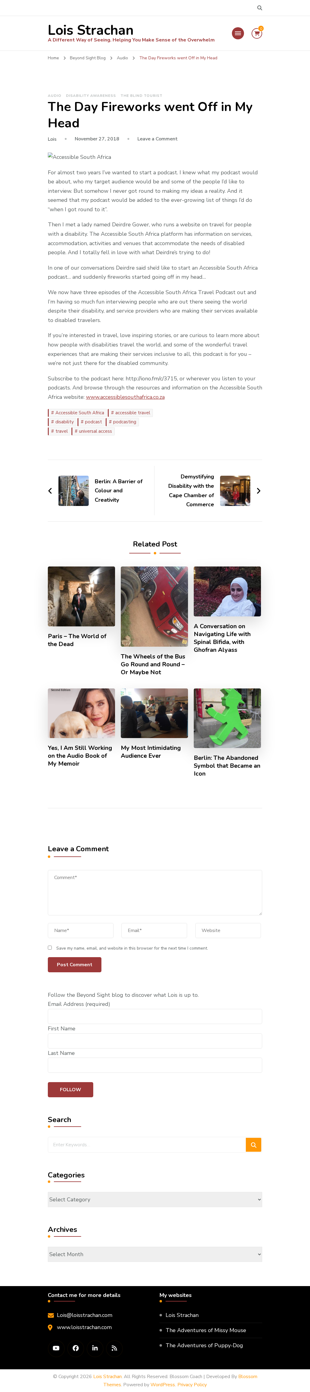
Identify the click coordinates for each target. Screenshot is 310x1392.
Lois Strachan (91, 30)
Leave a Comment (157, 139)
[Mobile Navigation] (238, 33)
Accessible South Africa (79, 413)
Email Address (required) (79, 1004)
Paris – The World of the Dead (77, 640)
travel (61, 431)
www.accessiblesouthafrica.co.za (125, 397)
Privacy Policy (192, 1384)
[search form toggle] (259, 8)
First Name (61, 1028)
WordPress (162, 1384)
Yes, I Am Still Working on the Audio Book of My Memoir (80, 756)
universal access (95, 431)
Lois (52, 139)
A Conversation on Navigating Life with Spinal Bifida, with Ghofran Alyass (222, 638)
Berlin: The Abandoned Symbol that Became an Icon (227, 766)
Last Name (61, 1053)
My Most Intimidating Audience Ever (151, 752)
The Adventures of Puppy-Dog (204, 1345)
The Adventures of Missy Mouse (206, 1330)
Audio (54, 95)
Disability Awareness (91, 95)
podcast (93, 422)
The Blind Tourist (141, 95)
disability (64, 422)
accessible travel (132, 413)
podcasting (124, 422)
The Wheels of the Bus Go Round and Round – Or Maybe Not (153, 664)
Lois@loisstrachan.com (84, 1315)
